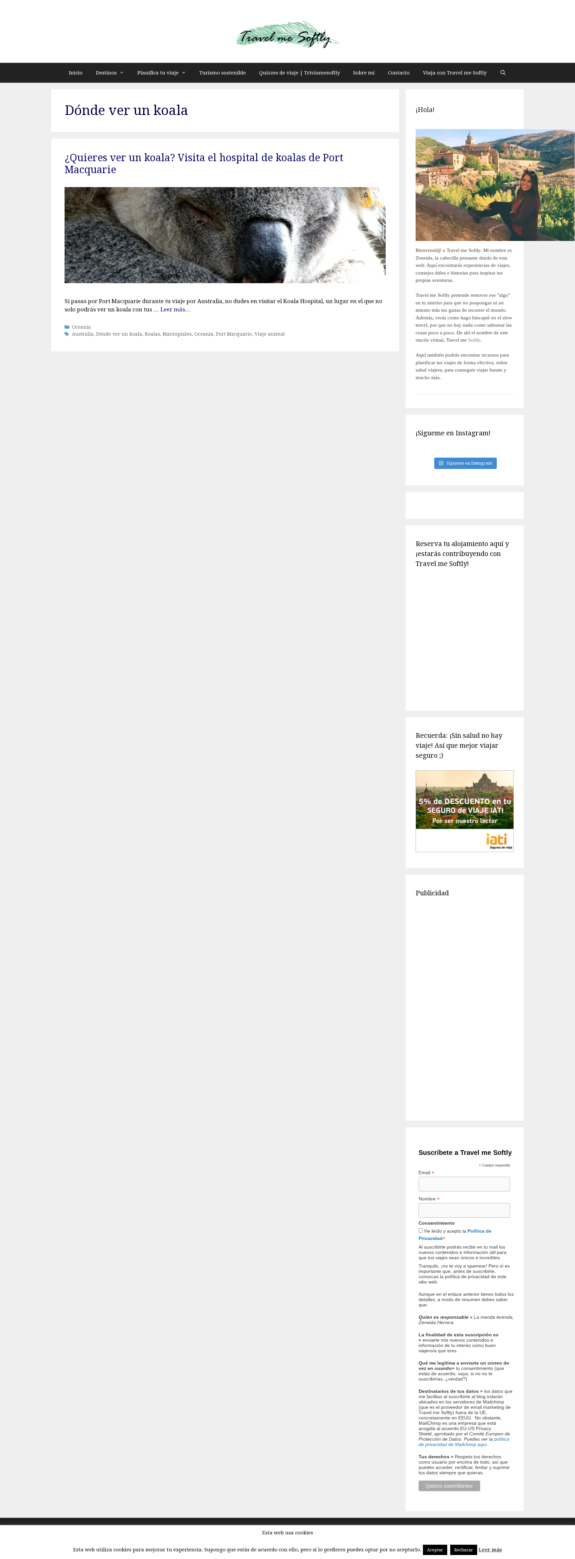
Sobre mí (364, 73)
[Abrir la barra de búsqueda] (503, 73)
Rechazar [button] (463, 1549)
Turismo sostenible (222, 73)
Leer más (490, 1550)
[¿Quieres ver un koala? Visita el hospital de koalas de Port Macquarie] (225, 281)
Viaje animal (270, 334)
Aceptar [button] (435, 1549)
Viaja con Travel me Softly (454, 73)
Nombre (429, 1199)
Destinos (106, 73)
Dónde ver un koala (119, 334)
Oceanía (81, 327)
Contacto (399, 73)
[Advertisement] (465, 1007)
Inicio (76, 73)
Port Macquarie (234, 334)
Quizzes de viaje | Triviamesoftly (299, 73)
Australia (83, 334)
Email (426, 1172)
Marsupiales (177, 334)
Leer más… (175, 309)
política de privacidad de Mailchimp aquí (464, 1441)
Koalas (152, 334)
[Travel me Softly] (287, 35)
